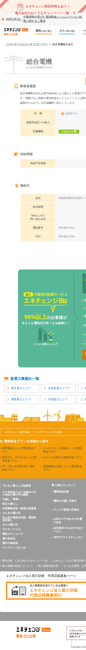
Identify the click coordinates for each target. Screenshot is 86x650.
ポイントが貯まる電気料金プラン (62, 457)
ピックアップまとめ (14, 547)
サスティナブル (11, 529)
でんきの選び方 (11, 512)
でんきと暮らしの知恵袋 (16, 485)
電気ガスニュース (12, 533)
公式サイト (71, 113)
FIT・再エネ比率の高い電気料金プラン (18, 468)
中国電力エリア (57, 399)
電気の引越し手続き (65, 500)
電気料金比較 (61, 491)
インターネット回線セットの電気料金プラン (62, 450)
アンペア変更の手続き (66, 509)
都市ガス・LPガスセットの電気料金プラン (19, 459)
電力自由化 (8, 538)
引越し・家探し (11, 499)
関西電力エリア (21, 399)
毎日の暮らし (10, 503)
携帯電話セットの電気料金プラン (19, 450)
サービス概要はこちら (45, 344)
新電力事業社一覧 (24, 379)
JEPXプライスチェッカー (68, 537)
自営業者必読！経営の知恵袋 (19, 508)
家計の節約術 (10, 542)
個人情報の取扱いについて (17, 565)
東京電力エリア (21, 388)
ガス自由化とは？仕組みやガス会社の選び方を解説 (19, 493)
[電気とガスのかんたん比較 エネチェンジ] (18, 31)
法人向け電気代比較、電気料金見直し (19, 519)
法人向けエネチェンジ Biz (32, 560)
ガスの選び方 (10, 524)
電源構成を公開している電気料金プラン (62, 468)
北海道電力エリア (59, 388)
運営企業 (7, 560)
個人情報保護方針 (48, 565)
